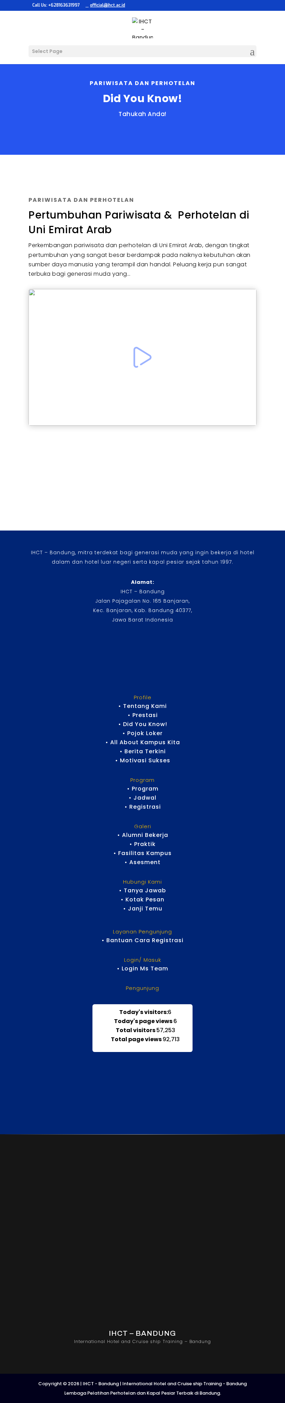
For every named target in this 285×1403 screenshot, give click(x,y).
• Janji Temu (142, 909)
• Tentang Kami (142, 706)
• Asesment (142, 862)
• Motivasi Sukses (142, 760)
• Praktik (142, 844)
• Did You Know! (142, 724)
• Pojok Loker (142, 733)
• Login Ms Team (142, 968)
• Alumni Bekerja (142, 835)
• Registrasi (142, 807)
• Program (142, 789)
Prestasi (145, 715)
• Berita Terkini (143, 751)
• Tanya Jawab (142, 890)
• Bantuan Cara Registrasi (142, 940)
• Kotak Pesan (142, 899)
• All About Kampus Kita (142, 742)
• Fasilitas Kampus (142, 853)
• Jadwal (142, 798)
